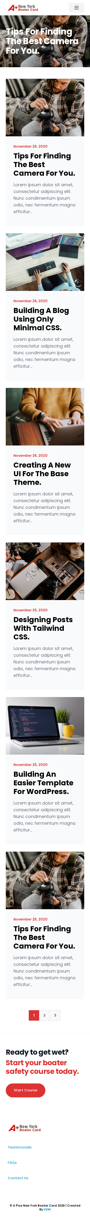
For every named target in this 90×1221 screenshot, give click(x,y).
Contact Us (18, 1178)
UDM (47, 1209)
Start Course (25, 1090)
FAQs (12, 1162)
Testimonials (20, 1147)
